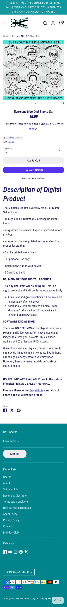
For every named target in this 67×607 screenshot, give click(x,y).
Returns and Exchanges (17, 508)
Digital (11, 141)
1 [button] (31, 103)
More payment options (33, 178)
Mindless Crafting (14, 137)
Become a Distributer (15, 495)
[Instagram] (15, 552)
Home (5, 35)
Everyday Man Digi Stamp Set (25, 35)
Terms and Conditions (16, 501)
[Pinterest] (21, 552)
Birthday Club (11, 532)
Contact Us (9, 526)
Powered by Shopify (46, 598)
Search (7, 477)
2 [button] (35, 103)
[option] (33, 70)
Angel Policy (37, 390)
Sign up (14, 454)
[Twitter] (26, 552)
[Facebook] (5, 552)
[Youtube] (10, 552)
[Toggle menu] (5, 23)
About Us (8, 483)
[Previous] (4, 103)
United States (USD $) (17, 572)
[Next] (62, 103)
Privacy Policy (11, 520)
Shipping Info (11, 489)
